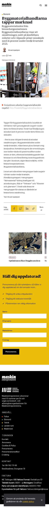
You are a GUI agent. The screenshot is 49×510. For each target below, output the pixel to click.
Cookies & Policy (9, 446)
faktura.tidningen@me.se (37, 489)
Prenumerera (7, 449)
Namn (5, 312)
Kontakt (5, 439)
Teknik (6, 423)
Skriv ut (41, 208)
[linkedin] (27, 208)
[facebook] (14, 208)
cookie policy (28, 501)
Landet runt (9, 426)
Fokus (6, 416)
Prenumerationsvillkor (11, 452)
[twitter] (20, 208)
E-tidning (5, 455)
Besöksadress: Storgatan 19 (13, 469)
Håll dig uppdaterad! (22, 277)
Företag (6, 340)
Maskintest (8, 429)
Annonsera (6, 442)
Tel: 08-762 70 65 (9, 465)
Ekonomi (7, 419)
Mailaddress (7, 331)
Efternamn (7, 321)
